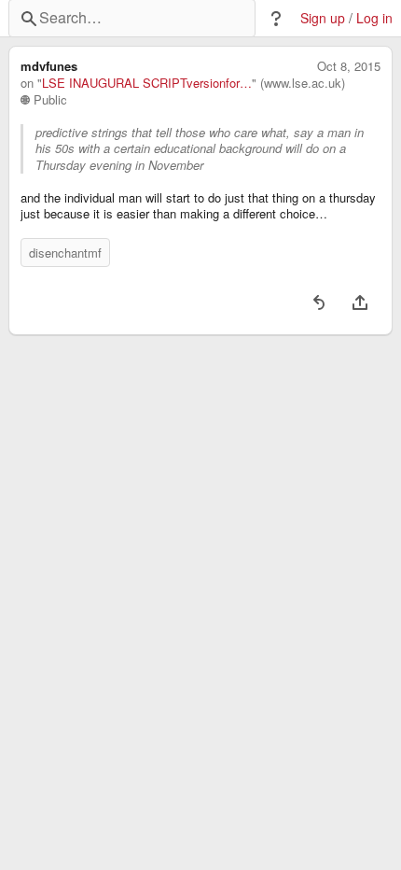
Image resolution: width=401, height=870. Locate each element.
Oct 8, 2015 (348, 66)
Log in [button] (374, 18)
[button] (276, 19)
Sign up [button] (322, 18)
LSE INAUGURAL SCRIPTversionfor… (147, 83)
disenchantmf (65, 252)
